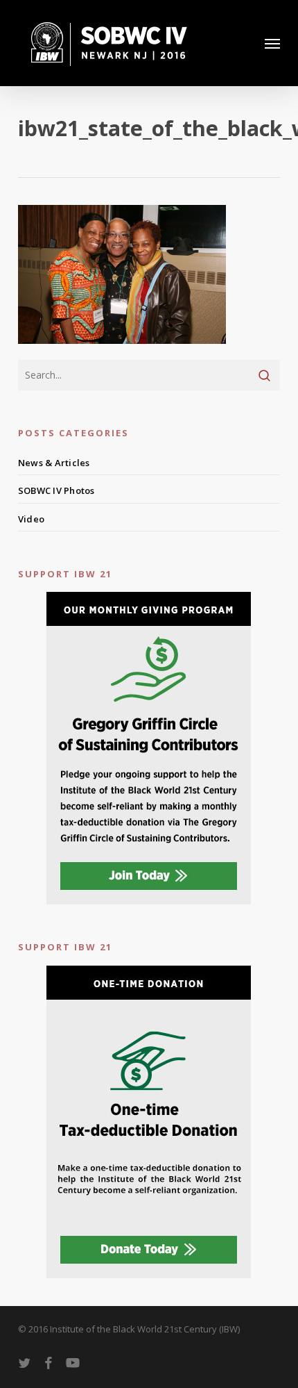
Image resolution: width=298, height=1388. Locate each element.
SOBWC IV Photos (56, 490)
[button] (272, 43)
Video (31, 519)
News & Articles (54, 462)
